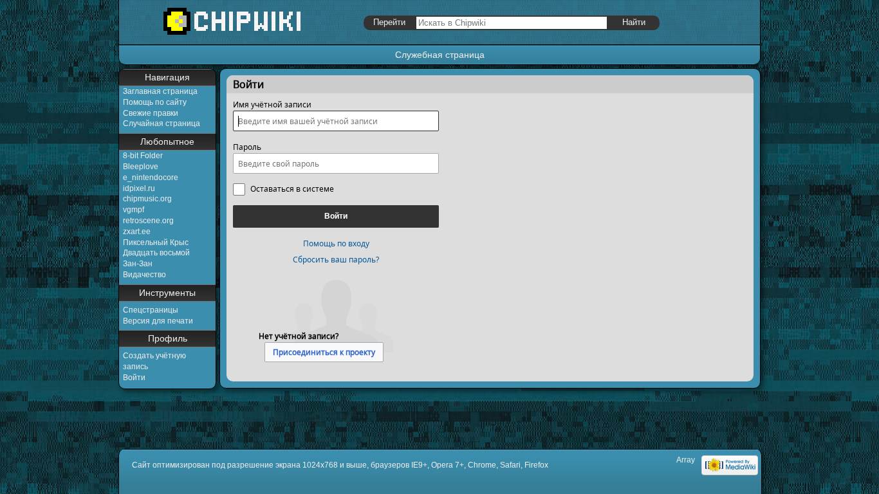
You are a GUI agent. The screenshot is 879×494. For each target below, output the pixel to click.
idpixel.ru (139, 188)
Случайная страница (161, 123)
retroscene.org (148, 220)
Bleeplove (140, 166)
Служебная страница (440, 55)
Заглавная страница (160, 91)
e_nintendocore (150, 177)
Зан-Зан (138, 263)
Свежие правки (150, 113)
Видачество (144, 274)
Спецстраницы (150, 310)
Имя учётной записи (272, 104)
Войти (134, 377)
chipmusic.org (147, 198)
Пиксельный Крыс (156, 242)
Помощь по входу (336, 243)
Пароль (247, 147)
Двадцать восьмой (156, 252)
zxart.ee (137, 231)
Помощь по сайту (155, 102)
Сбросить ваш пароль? (336, 259)
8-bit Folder (143, 155)
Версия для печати (158, 320)
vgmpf (133, 209)
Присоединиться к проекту (324, 352)
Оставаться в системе (292, 188)
